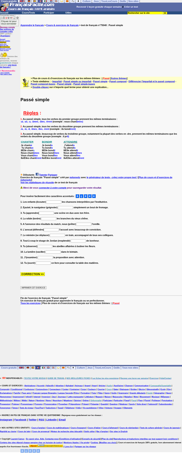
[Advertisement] (101, 49)
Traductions (50, 408)
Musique (155, 397)
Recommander (5, 47)
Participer (49, 13)
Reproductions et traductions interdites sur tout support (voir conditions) (145, 439)
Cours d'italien (94, 428)
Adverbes (59, 386)
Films (76, 393)
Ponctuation (167, 400)
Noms (48, 400)
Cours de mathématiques (58, 428)
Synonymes (5, 408)
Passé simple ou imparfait (77, 81)
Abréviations (29, 386)
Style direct (141, 404)
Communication (142, 386)
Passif (127, 400)
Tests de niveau (26, 408)
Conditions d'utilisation (70, 439)
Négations (67, 400)
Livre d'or (3, 44)
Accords (40, 386)
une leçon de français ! (8, 66)
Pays (140, 400)
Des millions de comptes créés (7, 29)
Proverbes (62, 404)
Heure (168, 393)
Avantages (5, 36)
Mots (136, 397)
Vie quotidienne (90, 408)
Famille (17, 393)
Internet (37, 397)
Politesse (156, 400)
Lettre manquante (75, 397)
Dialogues (124, 389)
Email (62, 419)
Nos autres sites (6, 74)
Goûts (114, 393)
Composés (4, 389)
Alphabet (69, 386)
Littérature (89, 397)
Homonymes (5, 397)
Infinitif (29, 397)
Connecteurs (55, 389)
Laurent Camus (17, 439)
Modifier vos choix (108, 443)
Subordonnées (165, 404)
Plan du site (4, 45)
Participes (107, 400)
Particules (118, 400)
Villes (100, 408)
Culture (81, 368)
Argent (87, 386)
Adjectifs (50, 386)
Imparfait (57, 81)
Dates (115, 389)
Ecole (163, 389)
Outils (116, 368)
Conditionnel (16, 389)
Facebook (20, 419)
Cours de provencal (40, 431)
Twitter (32, 419)
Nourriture (57, 400)
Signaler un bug (5, 48)
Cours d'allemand (110, 428)
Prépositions (74, 404)
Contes (65, 389)
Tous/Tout (39, 408)
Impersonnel (18, 397)
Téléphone (69, 408)
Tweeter (43, 175)
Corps (83, 389)
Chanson (129, 386)
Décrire (142, 389)
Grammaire (123, 393)
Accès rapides (5, 41)
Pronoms (38, 404)
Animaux (79, 386)
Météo (24, 400)
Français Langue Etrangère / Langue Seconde (53, 393)
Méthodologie (6, 400)
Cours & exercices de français (62, 25)
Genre (107, 393)
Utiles (68, 13)
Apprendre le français (32, 25)
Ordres (86, 400)
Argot (94, 386)
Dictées (134, 389)
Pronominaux (27, 404)
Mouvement (145, 397)
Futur (94, 393)
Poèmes (15, 404)
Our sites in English (119, 431)
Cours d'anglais (38, 428)
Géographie (159, 393)
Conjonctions (42, 389)
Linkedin (51, 419)
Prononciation (50, 404)
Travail (60, 408)
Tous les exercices (30, 303)
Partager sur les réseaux (85, 447)
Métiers (17, 400)
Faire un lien (4, 50)
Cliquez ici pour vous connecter (9, 22)
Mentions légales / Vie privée (76, 443)
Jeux (90, 368)
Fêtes (100, 393)
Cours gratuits (9, 368)
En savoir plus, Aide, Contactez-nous (42, 439)
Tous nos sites (130, 368)
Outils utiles (89, 431)
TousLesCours (103, 368)
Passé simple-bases (84, 84)
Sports (132, 404)
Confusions (29, 389)
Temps (15, 408)
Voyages (117, 408)
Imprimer (3, 42)
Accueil (4, 13)
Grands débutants (137, 393)
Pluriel (147, 400)
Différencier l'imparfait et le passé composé (152, 81)
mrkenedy (75, 177)
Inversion (46, 397)
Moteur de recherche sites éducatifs (66, 431)
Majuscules (118, 397)
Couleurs (92, 389)
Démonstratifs (153, 389)
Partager (52, 175)
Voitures (108, 408)
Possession (5, 404)
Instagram (6, 419)
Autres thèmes (119, 78)
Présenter (94, 404)
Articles (102, 386)
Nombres (40, 400)
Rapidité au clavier (8, 431)
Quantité (104, 404)
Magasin (99, 397)
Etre (169, 389)
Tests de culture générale (151, 428)
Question (114, 404)
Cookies (94, 443)
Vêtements (127, 408)
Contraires (74, 389)
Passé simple (100, 81)
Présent (85, 404)
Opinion (77, 400)
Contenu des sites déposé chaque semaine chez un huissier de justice (31, 443)
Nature (32, 400)
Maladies (128, 397)
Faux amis (26, 393)
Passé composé (118, 81)
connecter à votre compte (52, 188)
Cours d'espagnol (78, 428)
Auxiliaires (118, 386)
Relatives (123, 404)
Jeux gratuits (5, 72)
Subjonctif (152, 404)
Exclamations (6, 393)
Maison (108, 397)
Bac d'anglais (102, 431)
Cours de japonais (172, 428)
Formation (85, 393)
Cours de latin (24, 431)
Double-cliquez (41, 87)
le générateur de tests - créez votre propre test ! (112, 177)
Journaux (62, 397)
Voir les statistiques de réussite (37, 182)
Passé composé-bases (43, 84)
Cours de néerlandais (129, 428)
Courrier (101, 389)
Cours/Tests (28, 13)
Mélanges (165, 397)
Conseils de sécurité (91, 439)
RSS (41, 419)
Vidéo (78, 408)
